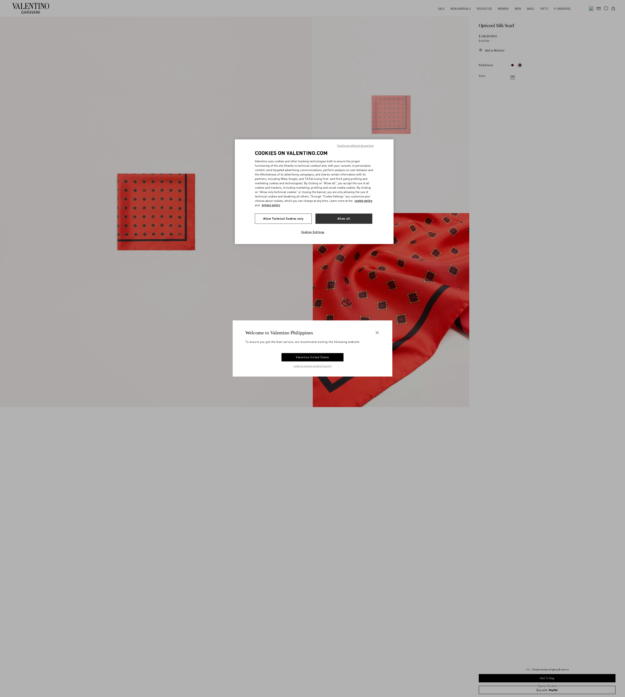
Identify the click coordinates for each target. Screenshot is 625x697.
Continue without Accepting (355, 145)
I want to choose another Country (312, 365)
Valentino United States (312, 357)
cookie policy (363, 201)
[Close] (377, 333)
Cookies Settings (312, 232)
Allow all (343, 218)
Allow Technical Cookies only (283, 218)
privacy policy (271, 205)
